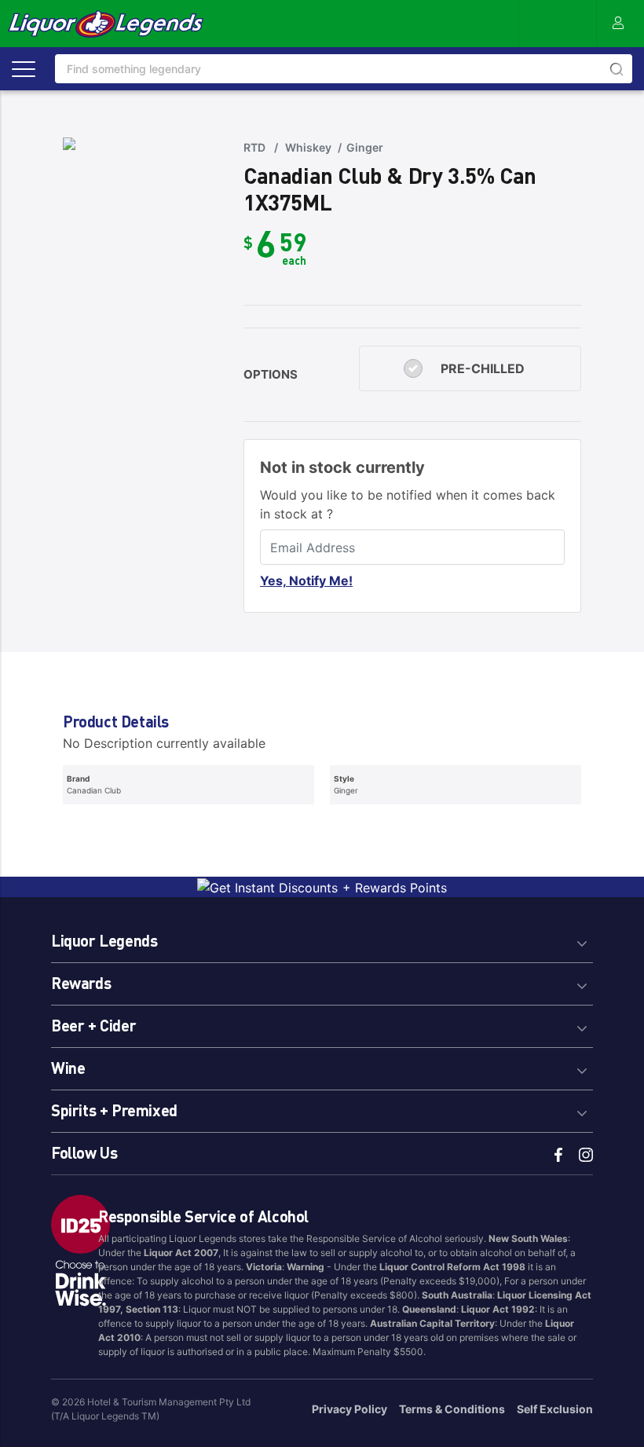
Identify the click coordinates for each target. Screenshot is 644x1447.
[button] (322, 938)
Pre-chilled (483, 368)
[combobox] (343, 68)
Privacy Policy (349, 1409)
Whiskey (308, 147)
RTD (254, 147)
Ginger (364, 147)
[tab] (322, 938)
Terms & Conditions (452, 1409)
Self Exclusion (555, 1409)
